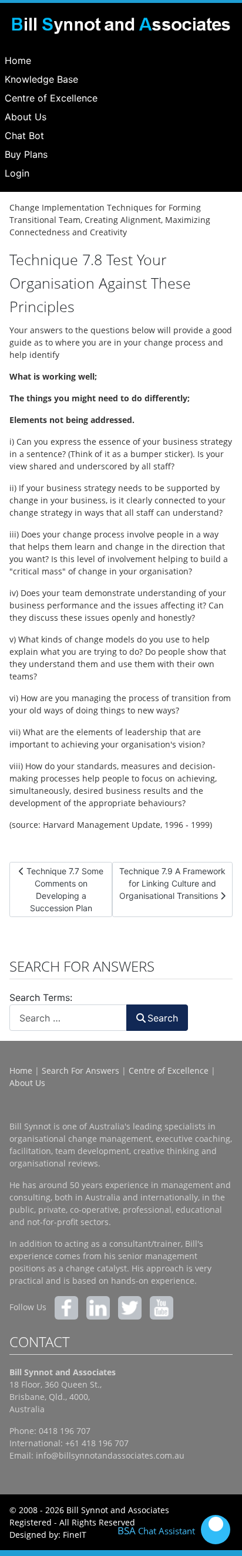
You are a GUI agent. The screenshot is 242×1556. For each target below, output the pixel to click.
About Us (25, 117)
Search (162, 1018)
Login (17, 173)
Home (18, 60)
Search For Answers (80, 1070)
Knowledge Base (41, 79)
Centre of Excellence (51, 98)
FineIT (74, 1534)
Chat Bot (24, 135)
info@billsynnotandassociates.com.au (110, 1455)
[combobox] (68, 1017)
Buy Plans (26, 154)
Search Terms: (40, 997)
